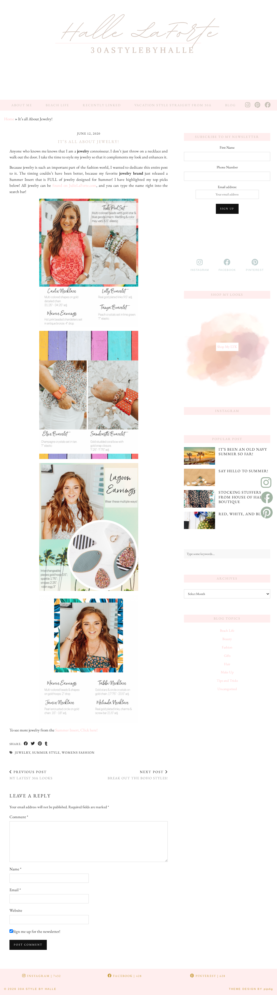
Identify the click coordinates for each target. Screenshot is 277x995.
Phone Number (227, 167)
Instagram (43, 976)
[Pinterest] (258, 105)
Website (15, 910)
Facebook (127, 976)
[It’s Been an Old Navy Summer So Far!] (199, 456)
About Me (21, 105)
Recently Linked (102, 105)
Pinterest (209, 976)
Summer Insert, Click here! (76, 730)
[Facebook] (268, 105)
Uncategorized (227, 689)
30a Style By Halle (37, 988)
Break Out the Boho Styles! (138, 775)
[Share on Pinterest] (40, 743)
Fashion (227, 647)
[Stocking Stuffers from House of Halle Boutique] (199, 499)
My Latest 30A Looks (30, 775)
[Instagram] (248, 105)
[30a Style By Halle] (138, 50)
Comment (18, 816)
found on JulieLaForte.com (74, 185)
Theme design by (251, 988)
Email (15, 889)
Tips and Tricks (227, 680)
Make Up (227, 672)
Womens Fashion (78, 752)
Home (9, 118)
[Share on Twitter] (33, 743)
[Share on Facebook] (25, 743)
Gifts (227, 655)
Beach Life (57, 105)
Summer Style (46, 752)
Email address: (227, 187)
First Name (227, 147)
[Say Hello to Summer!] (199, 477)
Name (15, 868)
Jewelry (22, 752)
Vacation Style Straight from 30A (173, 105)
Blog (230, 105)
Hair (227, 664)
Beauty (227, 639)
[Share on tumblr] (46, 743)
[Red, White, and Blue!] (199, 520)
